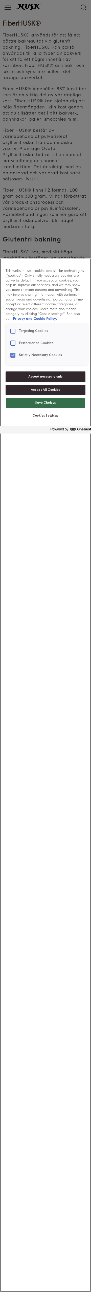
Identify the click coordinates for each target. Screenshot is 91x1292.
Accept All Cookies (45, 389)
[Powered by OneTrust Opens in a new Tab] (69, 430)
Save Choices (45, 402)
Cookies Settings (45, 415)
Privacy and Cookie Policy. (35, 319)
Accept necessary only (45, 376)
